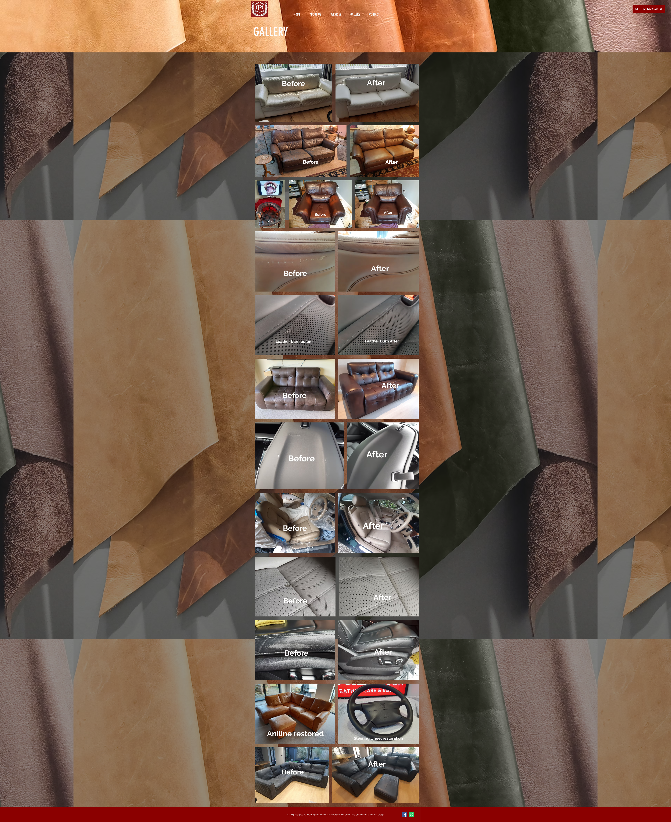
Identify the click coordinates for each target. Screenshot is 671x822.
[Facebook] (404, 814)
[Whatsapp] (411, 814)
